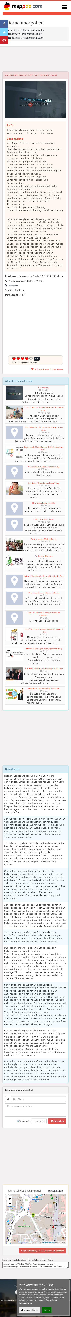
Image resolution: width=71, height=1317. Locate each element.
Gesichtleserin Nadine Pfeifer (44, 539)
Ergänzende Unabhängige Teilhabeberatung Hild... (44, 448)
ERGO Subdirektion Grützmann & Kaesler (44, 668)
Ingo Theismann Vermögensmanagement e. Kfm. (44, 630)
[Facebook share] (4, 24)
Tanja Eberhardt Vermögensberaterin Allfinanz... (44, 614)
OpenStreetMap (48, 1242)
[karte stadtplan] (22, 6)
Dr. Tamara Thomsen (44, 556)
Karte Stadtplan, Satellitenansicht (25, 1190)
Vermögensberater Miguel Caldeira (43, 592)
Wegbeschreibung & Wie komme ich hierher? (42, 1250)
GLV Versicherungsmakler (43, 502)
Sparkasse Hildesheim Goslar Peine (43, 483)
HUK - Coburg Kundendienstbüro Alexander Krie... (44, 409)
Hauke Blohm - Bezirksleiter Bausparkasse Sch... (44, 429)
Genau (47, 1309)
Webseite (13, 285)
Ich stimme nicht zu (29, 1309)
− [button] (10, 1204)
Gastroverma (44, 387)
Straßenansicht (55, 1190)
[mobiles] (64, 6)
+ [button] (10, 1199)
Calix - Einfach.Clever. (44, 519)
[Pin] (4, 40)
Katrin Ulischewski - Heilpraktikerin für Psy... (44, 575)
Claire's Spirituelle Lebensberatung (44, 466)
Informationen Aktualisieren (48, 369)
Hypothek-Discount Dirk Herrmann (43, 688)
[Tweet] (4, 32)
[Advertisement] (35, 59)
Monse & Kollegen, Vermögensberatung (44, 648)
